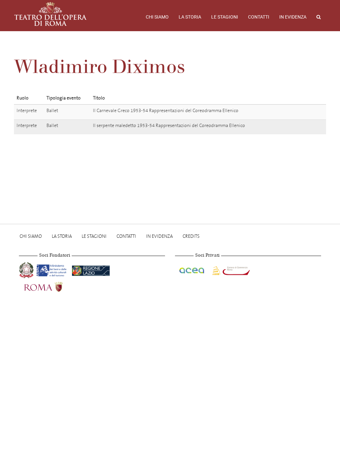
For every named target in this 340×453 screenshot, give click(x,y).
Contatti (258, 17)
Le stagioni (224, 17)
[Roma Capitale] (52, 286)
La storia (190, 17)
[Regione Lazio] (91, 269)
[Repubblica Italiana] (27, 269)
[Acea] (192, 269)
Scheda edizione (300, 111)
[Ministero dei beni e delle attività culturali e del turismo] (52, 269)
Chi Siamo (157, 17)
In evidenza (292, 17)
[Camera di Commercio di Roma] (230, 269)
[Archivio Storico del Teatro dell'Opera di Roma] (50, 14)
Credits (191, 236)
